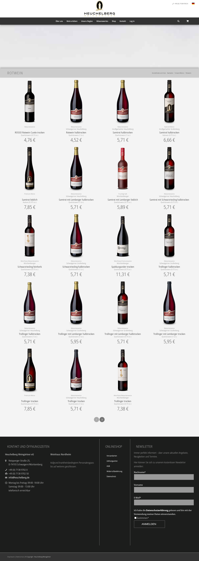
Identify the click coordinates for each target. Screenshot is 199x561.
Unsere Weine (179, 73)
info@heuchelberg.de (19, 477)
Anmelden (149, 524)
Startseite (170, 73)
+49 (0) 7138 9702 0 (181, 3)
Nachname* (140, 472)
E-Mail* (137, 497)
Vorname (138, 484)
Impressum (11, 557)
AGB (108, 466)
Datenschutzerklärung (157, 510)
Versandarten (112, 455)
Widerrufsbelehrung (114, 471)
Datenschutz (111, 476)
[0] (187, 21)
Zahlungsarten (112, 461)
